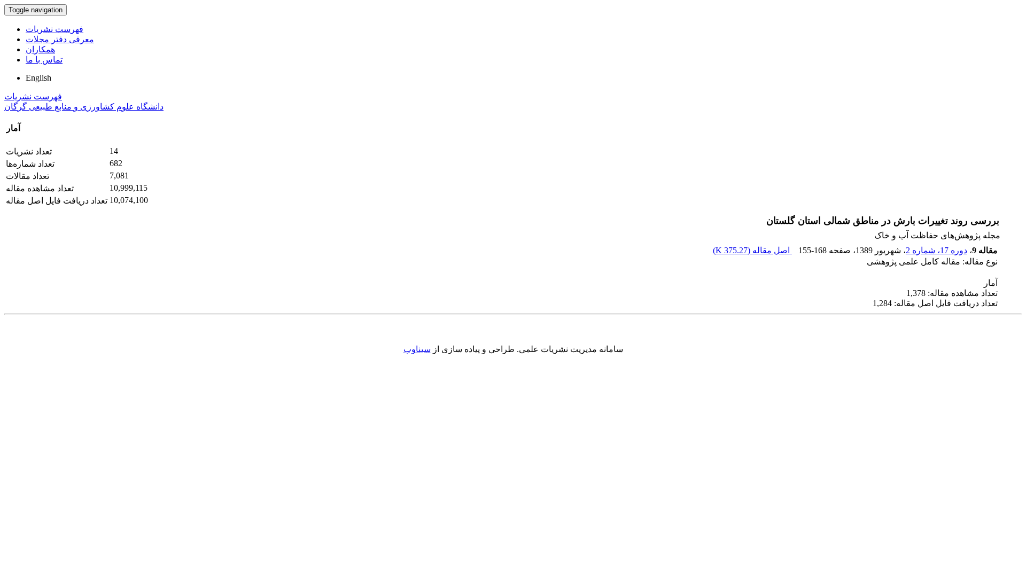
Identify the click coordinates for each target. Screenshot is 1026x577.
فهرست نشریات (54, 29)
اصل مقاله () (752, 250)
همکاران (40, 49)
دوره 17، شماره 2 (936, 250)
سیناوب (417, 349)
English (38, 77)
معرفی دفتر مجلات (60, 39)
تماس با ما (44, 59)
